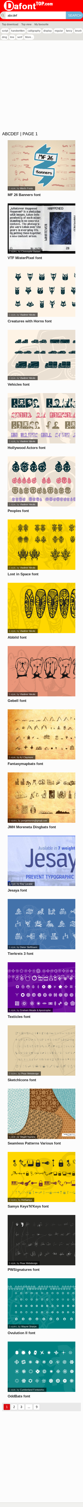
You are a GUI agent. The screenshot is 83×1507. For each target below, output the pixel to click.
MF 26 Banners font (24, 195)
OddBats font (19, 1396)
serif (19, 37)
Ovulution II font (21, 1333)
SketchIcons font (22, 1080)
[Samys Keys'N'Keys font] (41, 1177)
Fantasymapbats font (25, 764)
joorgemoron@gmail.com (34, 820)
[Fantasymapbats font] (41, 734)
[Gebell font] (41, 671)
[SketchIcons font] (41, 1050)
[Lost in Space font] (41, 544)
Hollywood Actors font (27, 448)
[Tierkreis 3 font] (41, 924)
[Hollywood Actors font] (41, 418)
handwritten (18, 30)
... (29, 1407)
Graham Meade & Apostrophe (35, 1010)
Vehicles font (19, 384)
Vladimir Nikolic (28, 314)
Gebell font (17, 701)
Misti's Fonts (26, 188)
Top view (26, 24)
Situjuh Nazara (27, 1137)
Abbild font (17, 637)
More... (29, 37)
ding (4, 37)
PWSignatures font (24, 1270)
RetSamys (26, 1200)
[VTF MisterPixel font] (41, 228)
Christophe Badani (30, 251)
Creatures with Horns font (30, 321)
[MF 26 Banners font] (41, 165)
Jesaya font (17, 890)
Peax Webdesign (30, 1073)
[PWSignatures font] (41, 1240)
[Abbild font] (41, 608)
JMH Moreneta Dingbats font (32, 827)
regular (59, 30)
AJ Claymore (26, 757)
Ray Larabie (26, 884)
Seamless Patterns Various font (34, 1143)
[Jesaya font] (41, 861)
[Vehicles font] (41, 355)
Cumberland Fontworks (32, 1389)
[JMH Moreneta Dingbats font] (41, 797)
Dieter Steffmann (28, 947)
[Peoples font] (41, 481)
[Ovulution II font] (41, 1303)
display (47, 30)
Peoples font (18, 511)
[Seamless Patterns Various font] (41, 1114)
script (5, 30)
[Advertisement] (41, 86)
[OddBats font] (41, 1367)
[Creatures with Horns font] (41, 292)
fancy (69, 30)
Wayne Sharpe (29, 1326)
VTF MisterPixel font (25, 258)
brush (78, 30)
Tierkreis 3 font (20, 954)
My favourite (41, 24)
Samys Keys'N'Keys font (28, 1206)
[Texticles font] (41, 987)
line (12, 37)
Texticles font (19, 1017)
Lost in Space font (23, 574)
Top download (10, 24)
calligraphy (34, 30)
